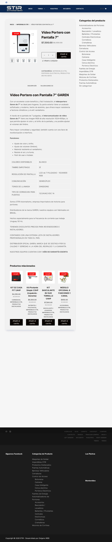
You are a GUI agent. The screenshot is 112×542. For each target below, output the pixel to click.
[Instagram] (10, 431)
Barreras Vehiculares (87, 45)
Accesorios (64, 305)
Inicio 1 (104, 434)
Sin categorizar (85, 86)
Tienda (40, 8)
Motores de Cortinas (87, 77)
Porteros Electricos (50, 73)
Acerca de (68, 431)
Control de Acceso (87, 51)
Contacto (80, 8)
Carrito (84, 431)
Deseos (80, 434)
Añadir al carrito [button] (16, 322)
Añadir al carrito (63, 55)
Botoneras (86, 54)
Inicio (30, 8)
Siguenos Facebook (14, 454)
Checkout (93, 431)
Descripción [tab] (32, 86)
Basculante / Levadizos (91, 31)
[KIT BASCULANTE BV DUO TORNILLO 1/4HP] (48, 277)
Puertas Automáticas (87, 83)
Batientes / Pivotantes (91, 34)
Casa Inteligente (88, 60)
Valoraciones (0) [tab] (46, 86)
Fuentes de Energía (87, 68)
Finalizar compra (92, 434)
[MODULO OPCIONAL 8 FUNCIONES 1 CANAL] (64, 277)
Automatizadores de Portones (91, 25)
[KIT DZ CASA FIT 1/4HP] (16, 277)
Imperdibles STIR (59, 71)
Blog (76, 431)
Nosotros (54, 8)
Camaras (85, 57)
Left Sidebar (68, 437)
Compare (103, 431)
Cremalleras (87, 43)
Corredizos (16, 300)
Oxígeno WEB (44, 538)
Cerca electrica (88, 63)
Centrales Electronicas (91, 37)
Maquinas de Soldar (87, 74)
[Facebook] (6, 2)
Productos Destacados (88, 80)
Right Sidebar (101, 437)
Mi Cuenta (67, 8)
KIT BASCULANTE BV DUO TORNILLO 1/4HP (48, 293)
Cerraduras (83, 48)
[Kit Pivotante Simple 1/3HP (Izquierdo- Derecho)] (32, 277)
